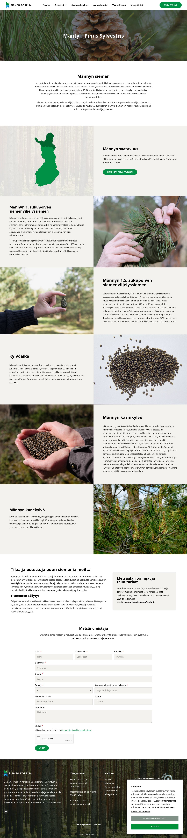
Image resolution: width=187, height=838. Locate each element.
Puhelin (118, 652)
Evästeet (97, 824)
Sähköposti (80, 652)
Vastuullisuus (119, 5)
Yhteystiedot (137, 5)
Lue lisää (135, 811)
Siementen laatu (43, 696)
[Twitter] (6, 811)
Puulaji (38, 685)
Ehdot (38, 726)
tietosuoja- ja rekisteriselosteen (76, 730)
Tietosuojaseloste (83, 824)
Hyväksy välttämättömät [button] (154, 818)
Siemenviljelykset (79, 5)
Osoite (38, 674)
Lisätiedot (40, 708)
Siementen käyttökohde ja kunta (110, 685)
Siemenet (59, 5)
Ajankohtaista (100, 5)
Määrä (98, 696)
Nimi (37, 652)
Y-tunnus (39, 663)
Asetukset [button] (145, 811)
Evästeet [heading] (136, 786)
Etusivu (46, 5)
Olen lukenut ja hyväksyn (64, 730)
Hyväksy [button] (155, 827)
